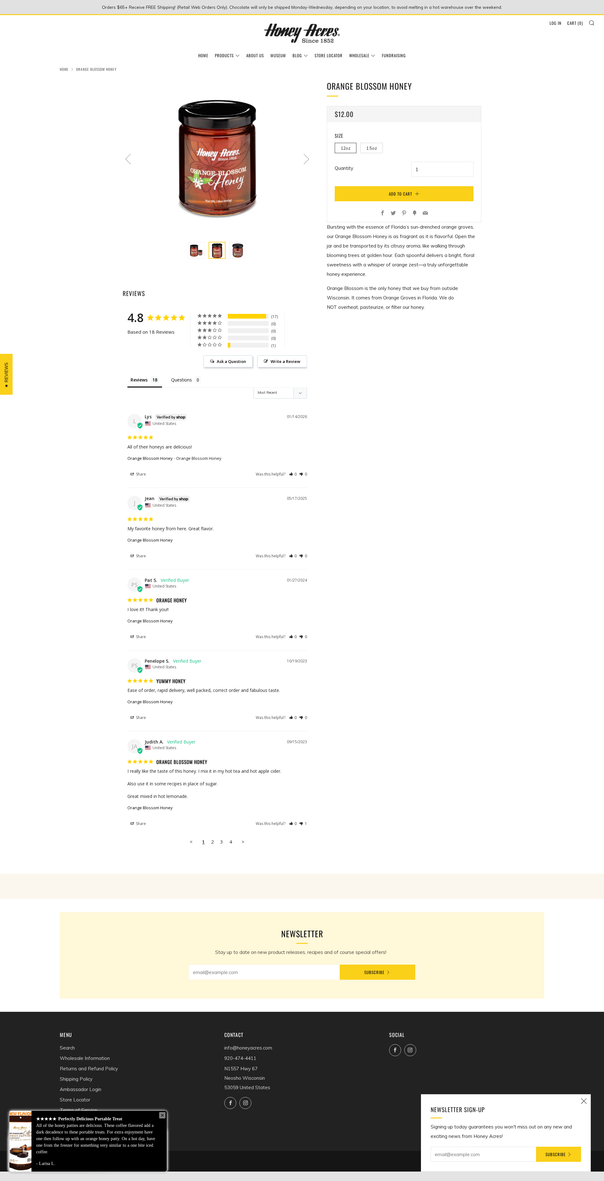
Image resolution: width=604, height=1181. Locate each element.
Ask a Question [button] (231, 361)
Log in (556, 23)
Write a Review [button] (285, 361)
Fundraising (394, 55)
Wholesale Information (85, 1058)
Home (203, 55)
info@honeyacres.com (248, 1048)
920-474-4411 (240, 1058)
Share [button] (140, 474)
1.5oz (371, 148)
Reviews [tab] (139, 380)
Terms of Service (78, 1110)
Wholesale (359, 55)
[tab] (196, 250)
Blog (297, 55)
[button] (293, 474)
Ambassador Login (80, 1089)
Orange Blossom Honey (150, 458)
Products (224, 55)
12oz (345, 148)
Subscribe (374, 972)
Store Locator (329, 55)
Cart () (575, 23)
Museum (278, 55)
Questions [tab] (181, 380)
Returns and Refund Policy (89, 1069)
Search (67, 1048)
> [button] (243, 841)
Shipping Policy (76, 1079)
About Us (255, 55)
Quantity (344, 168)
